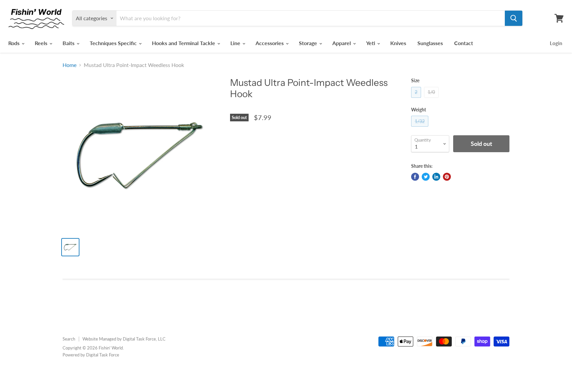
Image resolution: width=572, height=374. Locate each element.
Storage (308, 43)
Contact (463, 43)
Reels (42, 43)
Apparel (342, 43)
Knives (398, 43)
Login (556, 43)
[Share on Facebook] (415, 177)
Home (69, 65)
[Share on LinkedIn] (436, 177)
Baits (69, 43)
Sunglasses (430, 43)
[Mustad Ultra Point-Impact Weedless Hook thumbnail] (70, 247)
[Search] (513, 18)
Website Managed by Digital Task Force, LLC (124, 339)
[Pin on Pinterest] (447, 177)
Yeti (371, 43)
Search (69, 339)
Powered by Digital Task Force (91, 354)
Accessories (270, 43)
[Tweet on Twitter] (426, 177)
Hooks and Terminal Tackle (184, 43)
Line (236, 43)
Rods (14, 43)
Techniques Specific (114, 43)
